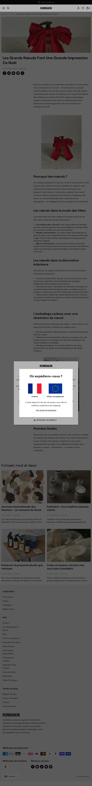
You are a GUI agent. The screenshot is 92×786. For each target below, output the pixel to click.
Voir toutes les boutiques (46, 410)
